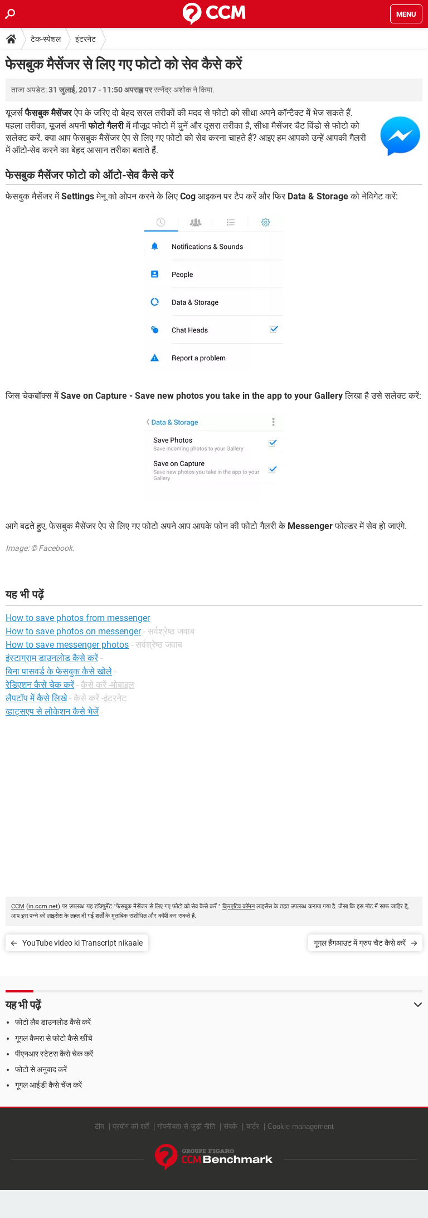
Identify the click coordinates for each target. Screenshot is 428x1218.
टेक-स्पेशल (46, 39)
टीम (99, 1126)
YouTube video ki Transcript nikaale (82, 942)
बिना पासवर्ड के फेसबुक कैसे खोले (59, 671)
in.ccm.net (43, 906)
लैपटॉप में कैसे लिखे (36, 698)
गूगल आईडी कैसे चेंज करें (48, 1084)
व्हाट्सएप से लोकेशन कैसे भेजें (52, 711)
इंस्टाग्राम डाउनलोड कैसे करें (52, 658)
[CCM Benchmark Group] (214, 1157)
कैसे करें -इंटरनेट (100, 698)
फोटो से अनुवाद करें (41, 1069)
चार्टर (252, 1126)
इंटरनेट (85, 39)
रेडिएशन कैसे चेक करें (40, 684)
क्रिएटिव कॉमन (238, 906)
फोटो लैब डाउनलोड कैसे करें (53, 1022)
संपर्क (230, 1126)
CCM (18, 906)
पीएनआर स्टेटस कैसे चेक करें (54, 1053)
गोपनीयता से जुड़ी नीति (186, 1126)
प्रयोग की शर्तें (131, 1126)
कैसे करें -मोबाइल (107, 684)
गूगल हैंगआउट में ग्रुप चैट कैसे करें (360, 942)
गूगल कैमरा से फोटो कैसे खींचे (54, 1038)
